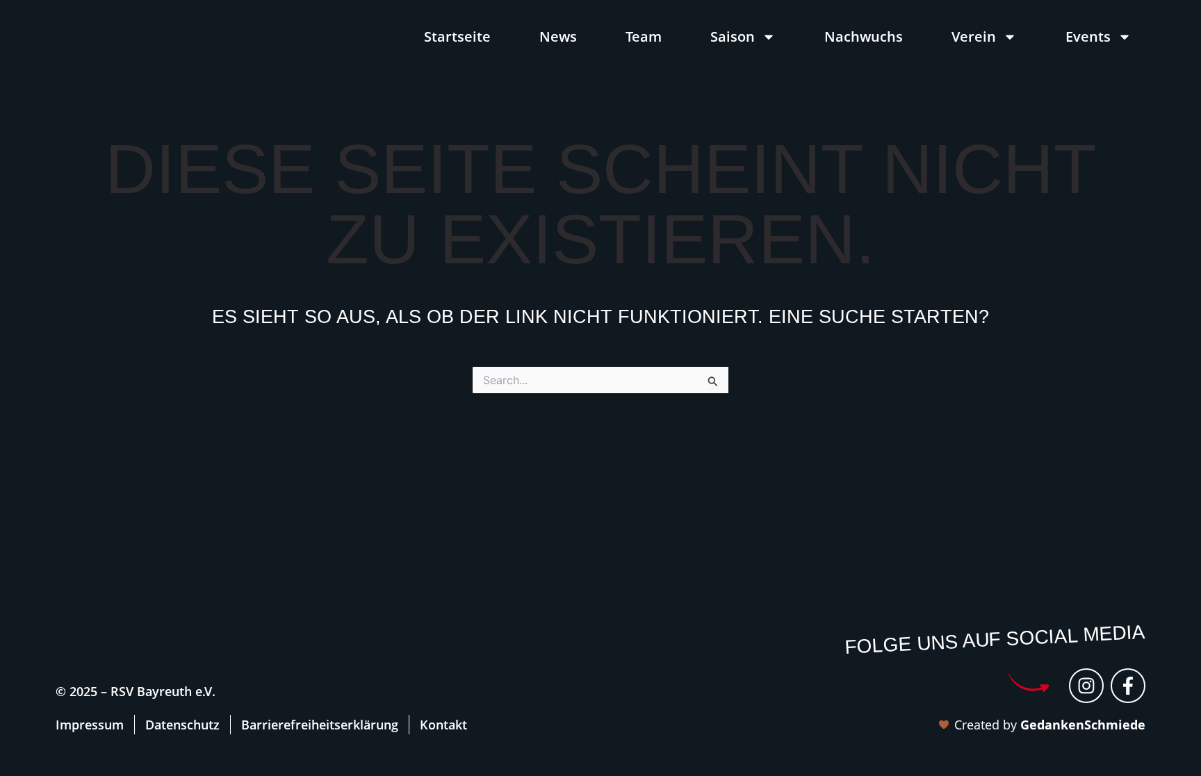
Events (1088, 37)
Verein (973, 37)
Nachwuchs (863, 37)
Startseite (457, 37)
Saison (732, 37)
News (558, 37)
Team (644, 37)
